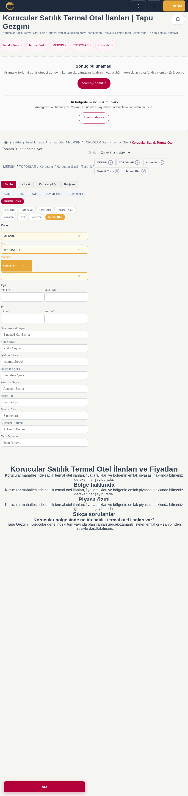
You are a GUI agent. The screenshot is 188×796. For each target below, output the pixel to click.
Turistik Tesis (12, 45)
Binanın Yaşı (9, 409)
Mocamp (8, 217)
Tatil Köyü (27, 210)
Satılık (9, 184)
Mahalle (6, 257)
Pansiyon (36, 217)
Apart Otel (45, 210)
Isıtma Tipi (7, 396)
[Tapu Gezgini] (10, 5)
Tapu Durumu (9, 436)
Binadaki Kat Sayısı (13, 328)
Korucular (105, 45)
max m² (49, 311)
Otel (22, 217)
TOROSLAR (82, 45)
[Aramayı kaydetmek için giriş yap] (178, 19)
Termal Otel (37, 45)
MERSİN (59, 45)
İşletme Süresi (10, 355)
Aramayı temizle (94, 83)
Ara (44, 787)
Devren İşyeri (54, 193)
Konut (7, 193)
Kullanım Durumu (12, 423)
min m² (5, 311)
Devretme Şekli (10, 369)
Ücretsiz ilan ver (94, 117)
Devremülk (76, 193)
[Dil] (138, 5)
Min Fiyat (6, 289)
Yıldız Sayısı (8, 341)
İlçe (3, 243)
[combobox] (44, 236)
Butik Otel (9, 210)
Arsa (21, 193)
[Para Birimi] (154, 5)
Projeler (69, 184)
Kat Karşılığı (47, 184)
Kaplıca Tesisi (65, 210)
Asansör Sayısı (10, 382)
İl (1, 230)
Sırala (92, 152)
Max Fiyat (50, 289)
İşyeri (35, 193)
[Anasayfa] (6, 142)
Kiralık (26, 184)
